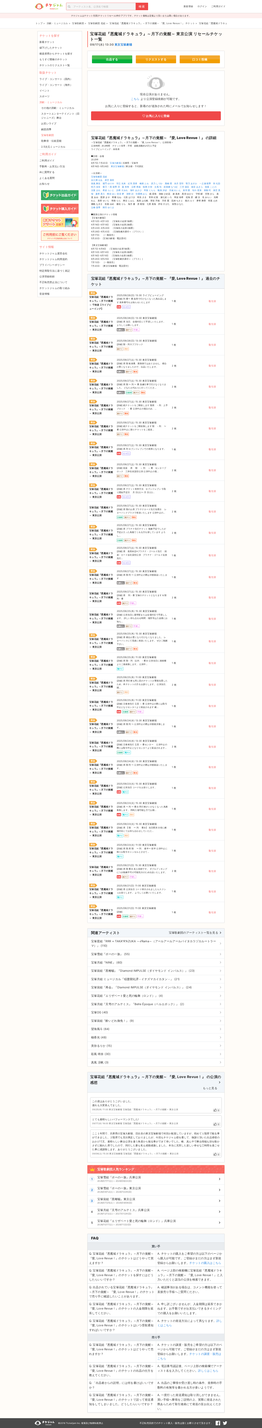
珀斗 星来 (197, 190)
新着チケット (47, 41)
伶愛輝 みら (141, 193)
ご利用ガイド (218, 6)
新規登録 (188, 6)
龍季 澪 (116, 187)
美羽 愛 (186, 190)
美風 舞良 (96, 183)
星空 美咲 (109, 180)
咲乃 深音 (96, 187)
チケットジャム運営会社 (53, 253)
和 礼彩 (216, 183)
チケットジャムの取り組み (54, 288)
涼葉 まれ (96, 190)
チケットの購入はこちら (205, 1263)
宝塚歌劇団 (47, 135)
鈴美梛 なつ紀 (171, 187)
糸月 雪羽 (179, 183)
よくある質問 (47, 177)
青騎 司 (207, 190)
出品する (112, 59)
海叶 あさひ (136, 190)
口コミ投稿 (199, 59)
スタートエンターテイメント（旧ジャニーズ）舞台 (60, 115)
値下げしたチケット (50, 47)
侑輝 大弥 (147, 187)
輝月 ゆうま (108, 207)
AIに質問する (47, 172)
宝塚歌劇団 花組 (99, 176)
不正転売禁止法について (53, 282)
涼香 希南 (136, 187)
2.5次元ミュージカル (53, 146)
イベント (44, 90)
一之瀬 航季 (205, 183)
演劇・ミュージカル (50, 102)
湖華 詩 (129, 193)
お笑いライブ (48, 123)
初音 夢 (120, 193)
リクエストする (156, 59)
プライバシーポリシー (52, 264)
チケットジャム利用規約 (53, 259)
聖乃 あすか (191, 183)
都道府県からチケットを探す (56, 53)
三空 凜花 (184, 187)
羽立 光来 (121, 183)
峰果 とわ (144, 183)
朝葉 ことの (211, 187)
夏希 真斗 (100, 193)
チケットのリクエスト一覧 (54, 65)
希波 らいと (108, 190)
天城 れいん (175, 190)
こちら (135, 99)
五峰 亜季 (96, 207)
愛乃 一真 (107, 187)
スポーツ (44, 96)
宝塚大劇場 (115, 163)
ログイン (202, 6)
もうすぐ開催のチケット (53, 59)
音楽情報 (44, 293)
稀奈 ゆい (111, 193)
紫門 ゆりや (108, 183)
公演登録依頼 (47, 276)
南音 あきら (197, 187)
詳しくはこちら (208, 1370)
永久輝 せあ (97, 180)
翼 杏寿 (125, 187)
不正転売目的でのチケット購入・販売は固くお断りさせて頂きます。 (176, 1423)
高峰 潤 (168, 183)
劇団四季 (46, 129)
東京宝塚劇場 (123, 44)
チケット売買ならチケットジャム (49, 6)
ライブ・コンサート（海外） (56, 84)
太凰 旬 (157, 187)
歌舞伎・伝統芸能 (51, 140)
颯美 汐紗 (162, 190)
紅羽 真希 (132, 183)
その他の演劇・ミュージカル (57, 107)
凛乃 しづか (157, 183)
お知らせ (44, 183)
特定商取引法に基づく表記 (54, 270)
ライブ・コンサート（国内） (56, 78)
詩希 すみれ (122, 190)
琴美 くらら (149, 190)
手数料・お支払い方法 (52, 166)
